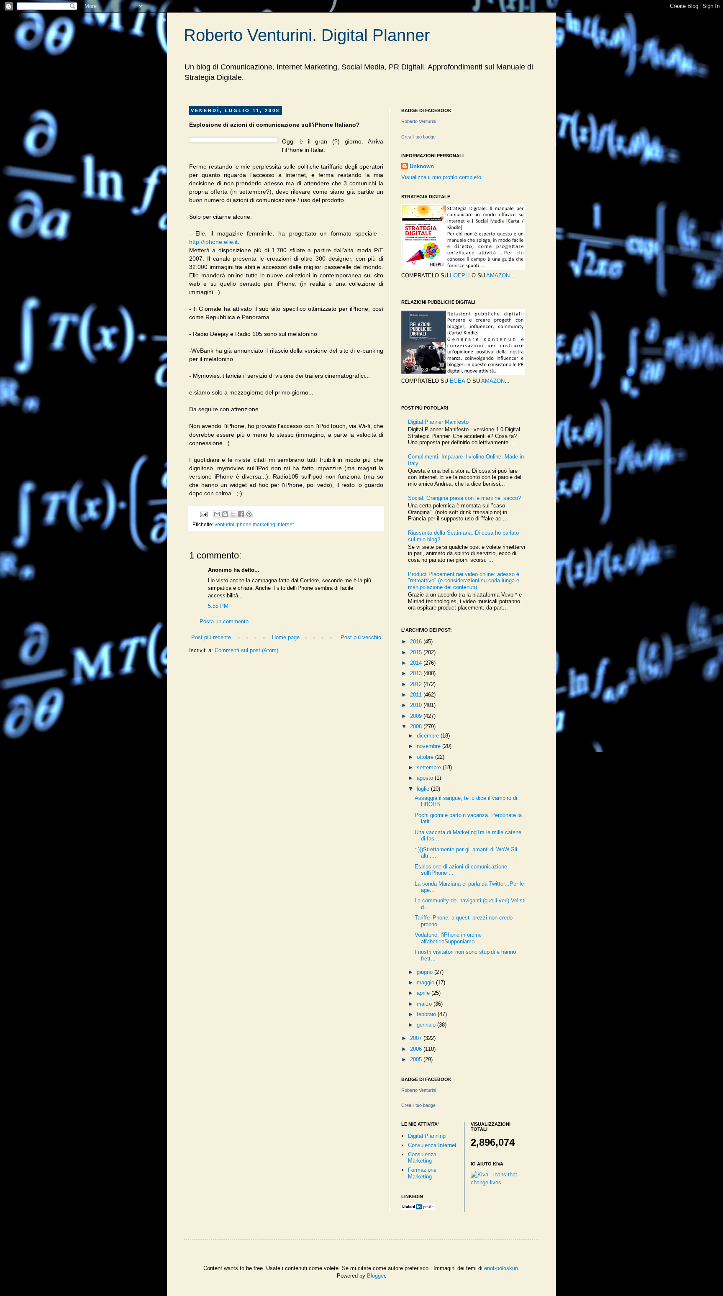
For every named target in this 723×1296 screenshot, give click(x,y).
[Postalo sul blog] (225, 514)
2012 (416, 684)
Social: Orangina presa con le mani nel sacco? (464, 498)
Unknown (422, 166)
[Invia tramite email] (217, 514)
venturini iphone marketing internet (254, 524)
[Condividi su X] (233, 514)
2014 (416, 663)
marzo (425, 1004)
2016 (416, 641)
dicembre (429, 736)
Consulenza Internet (432, 1145)
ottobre (426, 757)
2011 (416, 695)
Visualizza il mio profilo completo (441, 177)
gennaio (427, 1025)
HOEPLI (460, 275)
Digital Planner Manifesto (438, 422)
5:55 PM (218, 606)
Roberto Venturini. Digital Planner (307, 35)
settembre (430, 767)
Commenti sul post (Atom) (246, 650)
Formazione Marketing (422, 1173)
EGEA (457, 381)
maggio (426, 982)
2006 (416, 1049)
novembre (429, 746)
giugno (425, 972)
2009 (416, 716)
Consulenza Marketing (422, 1157)
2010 (416, 705)
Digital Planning (427, 1136)
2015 (416, 652)
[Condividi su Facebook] (241, 514)
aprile (424, 993)
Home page (286, 637)
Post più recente (211, 637)
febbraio (427, 1014)
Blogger (376, 1276)
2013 (416, 673)
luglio (424, 789)
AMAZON (498, 275)
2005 (416, 1059)
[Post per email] (203, 514)
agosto (426, 778)
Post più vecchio (361, 637)
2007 (416, 1038)
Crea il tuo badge (418, 136)
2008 (416, 726)
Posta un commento (224, 621)
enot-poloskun (501, 1268)
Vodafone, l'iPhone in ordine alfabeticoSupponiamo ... (448, 938)
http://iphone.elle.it (213, 241)
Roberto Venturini (418, 121)
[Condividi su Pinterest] (249, 514)
